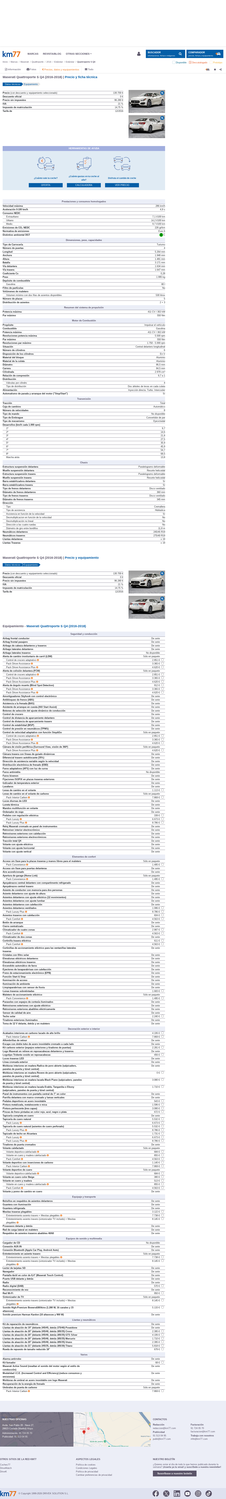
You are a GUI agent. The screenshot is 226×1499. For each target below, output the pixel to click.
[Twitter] (166, 1493)
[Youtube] (187, 1493)
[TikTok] (209, 1493)
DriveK (3, 1471)
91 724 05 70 (25, 1433)
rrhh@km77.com (199, 1439)
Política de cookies (86, 1464)
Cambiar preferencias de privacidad (94, 1475)
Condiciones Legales (86, 1468)
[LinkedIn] (177, 1493)
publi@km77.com (162, 1439)
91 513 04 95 (21, 1436)
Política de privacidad (87, 1471)
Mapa (30, 1428)
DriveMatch (6, 1468)
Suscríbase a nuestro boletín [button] (174, 1473)
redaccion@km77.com (164, 1428)
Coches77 (5, 1464)
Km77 (11, 53)
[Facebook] (156, 1493)
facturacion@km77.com (203, 1431)
